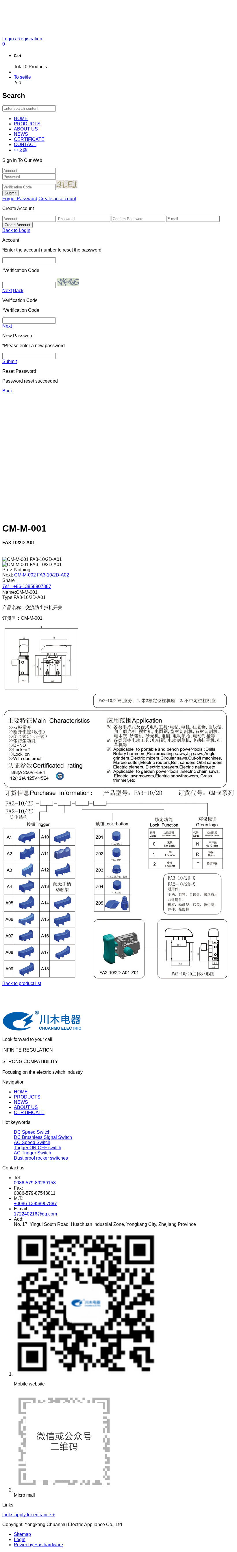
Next (7, 290)
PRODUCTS (27, 1096)
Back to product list (21, 983)
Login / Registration (22, 38)
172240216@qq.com (35, 1213)
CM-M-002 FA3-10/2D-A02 (41, 574)
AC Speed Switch (32, 1142)
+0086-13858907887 (35, 1203)
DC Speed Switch (32, 1132)
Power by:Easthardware (38, 1544)
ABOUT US (26, 1107)
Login (19, 1539)
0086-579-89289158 (35, 1182)
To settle (22, 77)
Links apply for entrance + (28, 1514)
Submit (9, 361)
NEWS (21, 1102)
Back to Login (16, 230)
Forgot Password (19, 198)
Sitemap (22, 1534)
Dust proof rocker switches (41, 1158)
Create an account (57, 198)
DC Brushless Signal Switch (43, 1137)
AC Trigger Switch (32, 1152)
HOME (21, 1091)
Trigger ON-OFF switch (37, 1147)
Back (18, 290)
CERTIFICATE (29, 1112)
